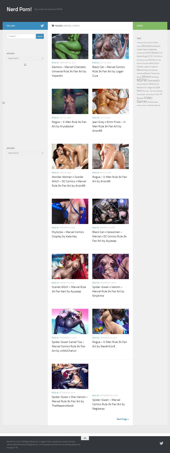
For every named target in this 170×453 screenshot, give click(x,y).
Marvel (140, 69)
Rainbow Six (154, 84)
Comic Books (151, 52)
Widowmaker (153, 102)
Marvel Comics (150, 73)
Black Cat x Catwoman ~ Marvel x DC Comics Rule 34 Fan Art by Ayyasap (109, 236)
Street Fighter (141, 94)
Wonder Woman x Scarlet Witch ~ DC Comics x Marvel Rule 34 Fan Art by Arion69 (69, 181)
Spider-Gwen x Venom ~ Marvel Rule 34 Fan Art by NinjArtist (108, 291)
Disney (152, 59)
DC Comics (155, 56)
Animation (154, 43)
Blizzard (146, 46)
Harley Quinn (153, 63)
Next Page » (123, 419)
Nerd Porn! (19, 9)
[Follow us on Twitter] (42, 25)
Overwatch (153, 80)
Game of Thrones (142, 63)
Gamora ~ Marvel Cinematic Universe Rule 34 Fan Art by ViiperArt (69, 71)
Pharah (139, 84)
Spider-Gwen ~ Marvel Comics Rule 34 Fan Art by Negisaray (108, 404)
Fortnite (158, 60)
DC (148, 56)
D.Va (160, 53)
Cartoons (156, 46)
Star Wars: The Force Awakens (153, 91)
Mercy (139, 77)
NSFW (142, 80)
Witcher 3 (145, 105)
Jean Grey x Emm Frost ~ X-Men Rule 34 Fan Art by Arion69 (109, 126)
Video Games (144, 100)
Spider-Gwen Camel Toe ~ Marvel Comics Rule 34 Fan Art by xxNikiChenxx (68, 346)
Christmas (140, 53)
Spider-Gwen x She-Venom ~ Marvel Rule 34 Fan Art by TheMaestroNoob (70, 401)
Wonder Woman (154, 105)
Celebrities (152, 49)
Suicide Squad (150, 94)
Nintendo (155, 77)
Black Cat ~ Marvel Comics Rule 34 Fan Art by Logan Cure (108, 71)
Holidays (140, 67)
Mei (158, 73)
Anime (139, 46)
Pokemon (145, 84)
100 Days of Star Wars (143, 43)
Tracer (157, 94)
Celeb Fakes (142, 49)
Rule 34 (55, 63)
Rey (154, 87)
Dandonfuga (142, 56)
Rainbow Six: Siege (144, 87)
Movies (146, 76)
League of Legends (151, 67)
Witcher (139, 105)
